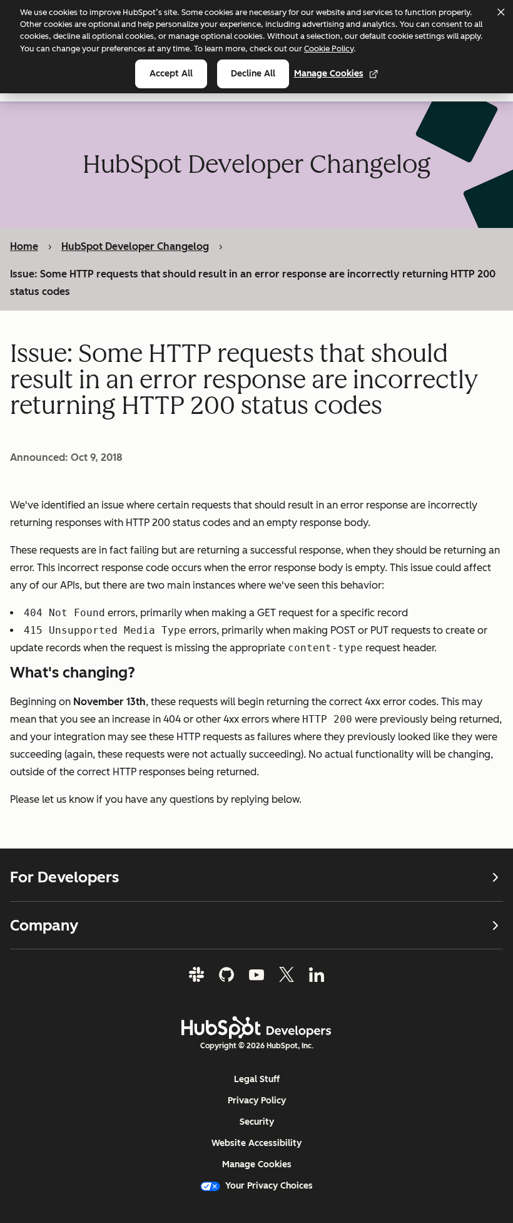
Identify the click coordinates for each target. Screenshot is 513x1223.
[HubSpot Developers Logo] (256, 1027)
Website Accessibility (256, 1143)
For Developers (64, 877)
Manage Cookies (328, 73)
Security (257, 1122)
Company (44, 925)
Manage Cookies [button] (257, 1164)
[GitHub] (226, 974)
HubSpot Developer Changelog (135, 246)
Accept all (171, 73)
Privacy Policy (257, 1100)
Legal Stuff (257, 1079)
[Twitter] (287, 974)
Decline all (253, 73)
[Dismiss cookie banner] (500, 12)
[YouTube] (256, 974)
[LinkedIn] (317, 974)
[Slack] (196, 974)
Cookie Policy (328, 48)
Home (24, 246)
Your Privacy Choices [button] (269, 1185)
